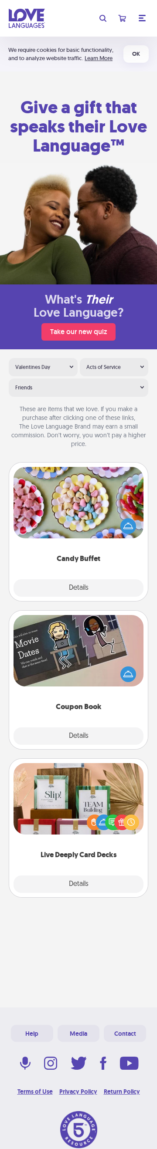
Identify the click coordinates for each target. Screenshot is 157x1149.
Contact (125, 1033)
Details (79, 588)
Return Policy (122, 1091)
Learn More (99, 58)
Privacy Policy (78, 1091)
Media (78, 1033)
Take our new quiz (78, 331)
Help (31, 1033)
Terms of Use (35, 1091)
